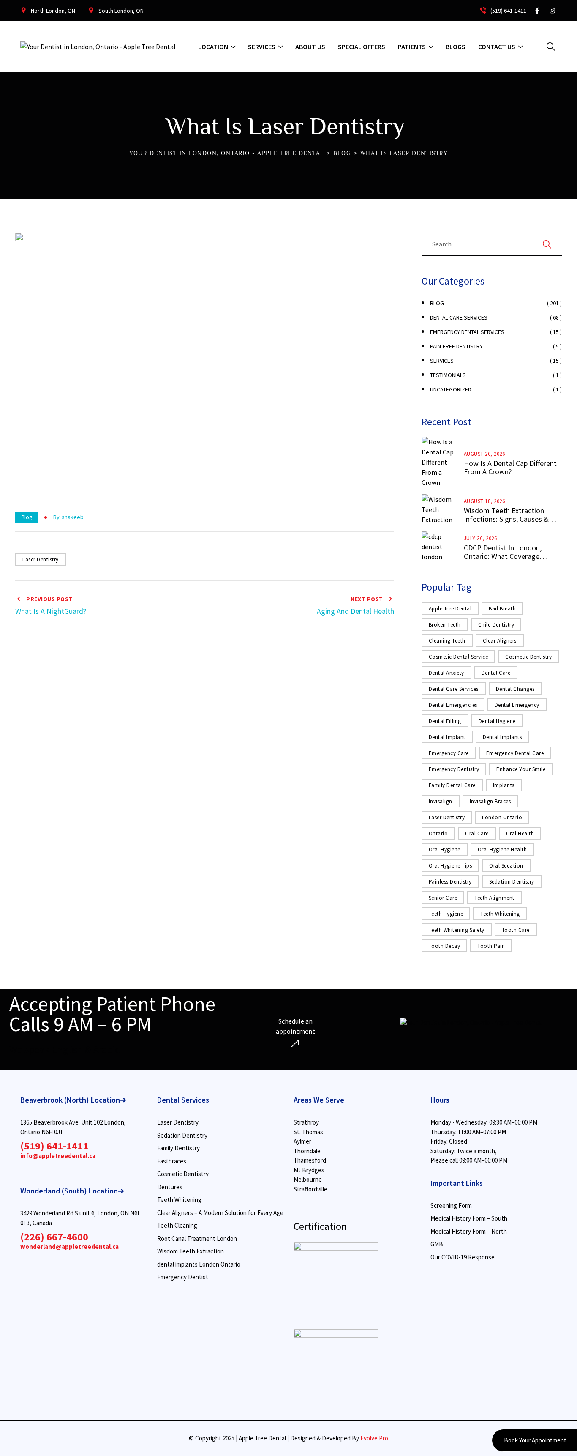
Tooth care (516, 929)
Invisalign (440, 801)
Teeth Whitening (500, 913)
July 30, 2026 (480, 538)
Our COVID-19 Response (462, 1257)
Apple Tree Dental (450, 608)
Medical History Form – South (468, 1218)
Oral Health (520, 833)
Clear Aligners (500, 640)
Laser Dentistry (40, 559)
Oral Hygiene (444, 849)
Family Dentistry (178, 1148)
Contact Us (496, 46)
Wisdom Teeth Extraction (190, 1251)
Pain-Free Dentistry (456, 346)
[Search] (551, 46)
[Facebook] (537, 10)
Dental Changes (515, 688)
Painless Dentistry (450, 881)
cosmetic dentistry (528, 656)
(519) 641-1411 (507, 10)
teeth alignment (494, 897)
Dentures (169, 1187)
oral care (477, 833)
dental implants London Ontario (198, 1264)
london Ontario (502, 817)
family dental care (452, 785)
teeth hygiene (446, 913)
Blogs (455, 46)
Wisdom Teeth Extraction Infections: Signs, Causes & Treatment (506, 514)
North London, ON (53, 10)
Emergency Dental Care (515, 753)
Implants (503, 785)
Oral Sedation (506, 865)
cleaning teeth (447, 640)
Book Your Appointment (534, 1440)
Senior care (443, 897)
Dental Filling (445, 721)
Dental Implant (447, 737)
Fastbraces (171, 1161)
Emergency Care (449, 753)
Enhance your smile (520, 769)
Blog (27, 517)
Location (213, 46)
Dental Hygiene (497, 721)
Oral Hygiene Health (502, 849)
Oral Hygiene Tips (450, 865)
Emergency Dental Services (467, 332)
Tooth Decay (444, 946)
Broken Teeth (445, 624)
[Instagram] (552, 10)
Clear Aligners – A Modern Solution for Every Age (220, 1213)
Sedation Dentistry (511, 881)
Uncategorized (450, 389)
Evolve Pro (374, 1438)
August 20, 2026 (484, 453)
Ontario (438, 833)
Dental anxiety (446, 672)
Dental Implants (502, 737)
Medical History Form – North (468, 1231)
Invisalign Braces (490, 801)
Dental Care (496, 672)
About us (310, 46)
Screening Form (451, 1205)
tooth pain (491, 946)
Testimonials (448, 375)
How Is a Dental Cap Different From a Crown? (510, 467)
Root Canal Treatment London (197, 1238)
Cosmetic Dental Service (458, 656)
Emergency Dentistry (454, 769)
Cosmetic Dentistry (183, 1174)
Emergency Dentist (182, 1277)
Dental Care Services (458, 317)
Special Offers (361, 46)
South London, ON (121, 10)
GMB (436, 1244)
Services (261, 46)
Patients (412, 46)
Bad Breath (502, 608)
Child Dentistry (496, 624)
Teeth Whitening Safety (456, 929)
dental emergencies (453, 705)
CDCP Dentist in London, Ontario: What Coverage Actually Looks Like (503, 552)
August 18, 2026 (484, 501)
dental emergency (517, 705)
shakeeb (73, 517)
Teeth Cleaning (177, 1225)
